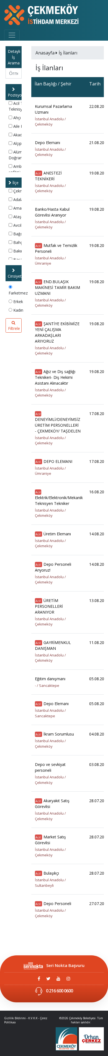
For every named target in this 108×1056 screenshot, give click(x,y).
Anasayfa (45, 53)
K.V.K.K (32, 1018)
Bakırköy (20, 251)
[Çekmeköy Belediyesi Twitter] (48, 979)
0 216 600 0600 (59, 991)
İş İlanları (68, 53)
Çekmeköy (22, 191)
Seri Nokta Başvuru (65, 965)
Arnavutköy (23, 208)
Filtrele (14, 328)
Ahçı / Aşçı (22, 117)
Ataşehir (20, 216)
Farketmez (18, 293)
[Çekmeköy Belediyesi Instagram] (68, 979)
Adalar (18, 199)
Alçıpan (19, 143)
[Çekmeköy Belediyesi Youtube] (58, 979)
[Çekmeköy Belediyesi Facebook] (39, 979)
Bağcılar (20, 233)
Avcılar (18, 225)
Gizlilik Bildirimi (15, 1018)
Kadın (17, 310)
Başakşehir (22, 259)
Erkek (17, 301)
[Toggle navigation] (12, 35)
